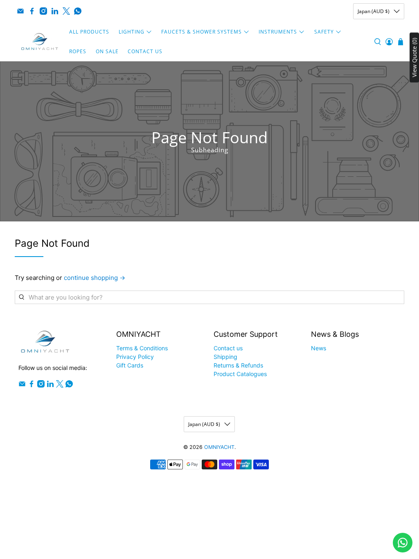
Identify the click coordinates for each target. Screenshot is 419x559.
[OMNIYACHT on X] (66, 11)
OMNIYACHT (219, 447)
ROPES (77, 51)
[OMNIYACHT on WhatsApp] (77, 11)
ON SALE (107, 51)
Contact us (228, 348)
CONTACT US (145, 51)
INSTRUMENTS (278, 31)
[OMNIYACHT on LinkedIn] (55, 11)
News (318, 348)
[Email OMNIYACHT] (20, 11)
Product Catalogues (240, 373)
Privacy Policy (135, 356)
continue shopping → (94, 278)
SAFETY (324, 31)
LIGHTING (131, 31)
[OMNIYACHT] (39, 42)
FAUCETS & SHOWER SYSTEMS (201, 31)
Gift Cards (129, 365)
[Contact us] (402, 542)
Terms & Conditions (142, 348)
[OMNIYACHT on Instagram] (43, 11)
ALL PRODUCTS (89, 31)
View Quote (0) (414, 57)
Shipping (225, 356)
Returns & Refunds (238, 365)
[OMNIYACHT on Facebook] (32, 11)
